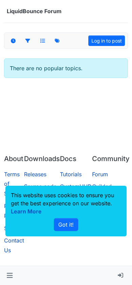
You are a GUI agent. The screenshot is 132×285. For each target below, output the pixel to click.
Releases (35, 174)
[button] (10, 275)
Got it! (66, 224)
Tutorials (71, 174)
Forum (100, 174)
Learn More (26, 211)
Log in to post (106, 41)
